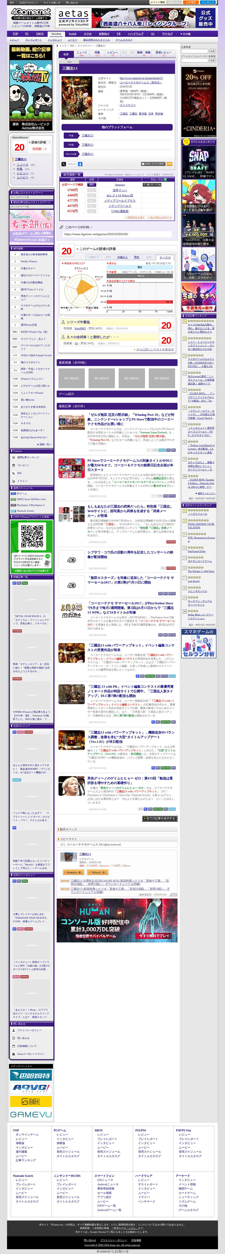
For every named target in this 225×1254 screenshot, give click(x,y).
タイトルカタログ (68, 1156)
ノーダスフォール (197, 514)
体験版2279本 (42, 26)
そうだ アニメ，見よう (33, 338)
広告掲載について (27, 1045)
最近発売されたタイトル (96, 40)
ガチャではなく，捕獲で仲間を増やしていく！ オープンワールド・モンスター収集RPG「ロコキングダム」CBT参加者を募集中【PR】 (201, 466)
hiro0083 (80, 328)
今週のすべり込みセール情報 (35, 317)
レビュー (14, 40)
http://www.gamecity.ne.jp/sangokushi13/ (141, 78)
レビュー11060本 (22, 26)
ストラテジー (128, 105)
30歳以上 (122, 257)
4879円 (72, 206)
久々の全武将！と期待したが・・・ (93, 337)
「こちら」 (132, 1228)
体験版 (20, 1143)
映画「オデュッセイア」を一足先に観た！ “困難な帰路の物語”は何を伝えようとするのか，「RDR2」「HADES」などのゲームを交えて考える (31, 668)
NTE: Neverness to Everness (201, 539)
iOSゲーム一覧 (106, 1205)
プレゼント (23, 465)
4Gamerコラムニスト (32, 378)
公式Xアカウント (28, 2)
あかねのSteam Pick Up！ (34, 437)
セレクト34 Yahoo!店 (120, 195)
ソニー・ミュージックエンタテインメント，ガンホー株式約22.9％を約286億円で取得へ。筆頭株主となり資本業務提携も (201, 346)
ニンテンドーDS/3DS (67, 1175)
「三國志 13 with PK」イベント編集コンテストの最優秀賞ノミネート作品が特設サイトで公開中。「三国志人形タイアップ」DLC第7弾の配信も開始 (130, 691)
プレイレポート (33, 40)
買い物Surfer (27, 399)
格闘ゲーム (186, 1188)
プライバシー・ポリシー (113, 1240)
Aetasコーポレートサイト (31, 1053)
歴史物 (159, 113)
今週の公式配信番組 (32, 282)
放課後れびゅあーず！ (33, 430)
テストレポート (148, 1184)
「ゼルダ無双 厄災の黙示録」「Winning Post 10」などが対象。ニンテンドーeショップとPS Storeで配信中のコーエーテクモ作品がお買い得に (130, 419)
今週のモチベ (28, 268)
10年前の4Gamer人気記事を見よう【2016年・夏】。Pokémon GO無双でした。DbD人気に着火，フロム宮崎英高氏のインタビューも (31, 715)
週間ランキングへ (206, 493)
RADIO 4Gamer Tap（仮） (35, 331)
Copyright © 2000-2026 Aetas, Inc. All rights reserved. (112, 1245)
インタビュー (55, 40)
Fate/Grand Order (197, 551)
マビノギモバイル (197, 591)
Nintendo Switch (25, 510)
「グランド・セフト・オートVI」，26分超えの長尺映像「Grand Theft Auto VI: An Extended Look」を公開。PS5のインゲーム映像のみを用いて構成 (201, 414)
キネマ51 (26, 423)
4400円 (72, 195)
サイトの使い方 (52, 2)
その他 (183, 1205)
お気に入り (174, 2)
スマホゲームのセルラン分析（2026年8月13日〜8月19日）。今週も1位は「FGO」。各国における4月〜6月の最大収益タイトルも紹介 (201, 363)
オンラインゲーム (27, 1134)
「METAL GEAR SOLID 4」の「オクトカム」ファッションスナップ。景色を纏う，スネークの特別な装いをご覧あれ (31, 620)
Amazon (120, 184)
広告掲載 (136, 1240)
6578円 (72, 211)
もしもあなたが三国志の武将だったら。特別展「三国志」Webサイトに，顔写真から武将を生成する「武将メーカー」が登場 (130, 511)
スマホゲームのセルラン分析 (35, 307)
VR (119, 33)
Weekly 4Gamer (29, 261)
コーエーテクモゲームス (134, 82)
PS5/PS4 (56, 34)
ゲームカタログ (124, 40)
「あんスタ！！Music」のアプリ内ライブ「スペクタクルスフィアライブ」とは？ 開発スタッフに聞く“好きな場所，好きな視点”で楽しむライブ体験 (31, 1013)
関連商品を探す (136, 217)
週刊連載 (21, 1151)
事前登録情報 (105, 1188)
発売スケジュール (68, 1151)
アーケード (183, 1175)
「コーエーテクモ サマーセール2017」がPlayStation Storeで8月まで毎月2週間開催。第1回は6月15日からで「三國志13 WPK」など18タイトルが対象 (130, 607)
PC (27, 33)
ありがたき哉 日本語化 (33, 406)
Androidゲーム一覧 (109, 1210)
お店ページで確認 (72, 184)
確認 (91, 184)
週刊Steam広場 (29, 324)
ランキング (208, 2)
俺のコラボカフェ (30, 362)
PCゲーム (22, 493)
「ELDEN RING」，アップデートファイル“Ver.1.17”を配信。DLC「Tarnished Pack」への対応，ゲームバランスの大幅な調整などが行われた (201, 397)
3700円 (72, 190)
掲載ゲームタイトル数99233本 (31, 22)
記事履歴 (191, 2)
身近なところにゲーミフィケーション (35, 415)
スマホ (88, 33)
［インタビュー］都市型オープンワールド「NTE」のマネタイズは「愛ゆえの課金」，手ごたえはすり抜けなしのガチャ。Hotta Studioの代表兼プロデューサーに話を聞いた (201, 432)
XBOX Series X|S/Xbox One (31, 499)
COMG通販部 (120, 211)
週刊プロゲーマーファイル (35, 275)
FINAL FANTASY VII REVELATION (201, 526)
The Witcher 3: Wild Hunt (201, 571)
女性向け (104, 33)
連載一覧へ (46, 444)
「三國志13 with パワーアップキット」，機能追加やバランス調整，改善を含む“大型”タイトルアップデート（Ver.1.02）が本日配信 (131, 737)
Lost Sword (194, 581)
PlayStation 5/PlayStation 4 (30, 505)
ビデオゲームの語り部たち (35, 385)
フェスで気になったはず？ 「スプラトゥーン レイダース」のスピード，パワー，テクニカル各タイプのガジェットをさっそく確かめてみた (31, 817)
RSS (12, 2)
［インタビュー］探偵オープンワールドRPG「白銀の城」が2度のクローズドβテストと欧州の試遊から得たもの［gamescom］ (31, 966)
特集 (20, 168)
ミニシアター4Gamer (32, 392)
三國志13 (87, 135)
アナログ (167, 33)
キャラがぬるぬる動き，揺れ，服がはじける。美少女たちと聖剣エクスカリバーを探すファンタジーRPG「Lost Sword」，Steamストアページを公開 (201, 328)
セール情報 (104, 1193)
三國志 (133, 113)
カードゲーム (187, 1193)
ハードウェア (136, 33)
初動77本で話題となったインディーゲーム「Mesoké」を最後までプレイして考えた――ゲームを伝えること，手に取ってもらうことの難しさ (31, 864)
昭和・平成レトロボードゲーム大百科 (35, 371)
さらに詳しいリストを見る (155, 349)
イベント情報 (187, 1184)
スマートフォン (104, 1175)
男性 (136, 257)
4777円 (72, 200)
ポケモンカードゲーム (200, 561)
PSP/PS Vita (183, 1130)
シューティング (189, 1197)
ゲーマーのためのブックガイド (35, 347)
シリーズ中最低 (78, 322)
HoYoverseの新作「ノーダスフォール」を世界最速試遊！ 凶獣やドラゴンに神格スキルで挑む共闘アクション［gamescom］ (201, 380)
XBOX (40, 33)
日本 (151, 113)
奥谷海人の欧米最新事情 (34, 254)
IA (76, 343)
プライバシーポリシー (29, 1030)
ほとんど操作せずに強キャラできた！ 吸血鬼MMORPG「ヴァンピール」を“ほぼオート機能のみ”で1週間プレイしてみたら (31, 769)
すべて (165, 257)
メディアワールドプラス (120, 200)
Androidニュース (108, 1184)
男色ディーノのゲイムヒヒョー (35, 298)
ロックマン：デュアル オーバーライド (200, 603)
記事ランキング (26, 1160)
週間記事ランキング (28, 457)
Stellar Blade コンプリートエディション (200, 616)
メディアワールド (120, 206)
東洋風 (143, 113)
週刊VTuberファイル (32, 289)
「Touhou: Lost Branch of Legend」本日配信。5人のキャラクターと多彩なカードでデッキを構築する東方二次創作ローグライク (201, 449)
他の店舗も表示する (161, 217)
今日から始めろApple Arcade (36, 355)
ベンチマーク (146, 1201)
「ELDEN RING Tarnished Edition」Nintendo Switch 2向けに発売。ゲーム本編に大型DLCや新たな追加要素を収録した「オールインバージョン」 (201, 483)
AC (153, 33)
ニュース (22, 164)
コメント (72, 164)
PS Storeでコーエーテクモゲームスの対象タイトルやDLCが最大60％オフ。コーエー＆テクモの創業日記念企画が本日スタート (130, 465)
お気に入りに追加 (154, 164)
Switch (72, 33)
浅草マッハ (120, 190)
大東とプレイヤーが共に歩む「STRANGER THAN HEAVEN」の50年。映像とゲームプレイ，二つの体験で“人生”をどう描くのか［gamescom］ (31, 918)
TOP (15, 33)
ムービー (73, 40)
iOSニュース (105, 1180)
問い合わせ (72, 2)
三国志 (124, 113)
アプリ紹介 (104, 1197)
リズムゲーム (187, 1201)
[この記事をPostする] (64, 164)
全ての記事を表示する (161, 818)
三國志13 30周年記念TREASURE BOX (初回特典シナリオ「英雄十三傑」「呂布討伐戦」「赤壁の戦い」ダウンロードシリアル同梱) (120, 882)
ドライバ (22, 480)
